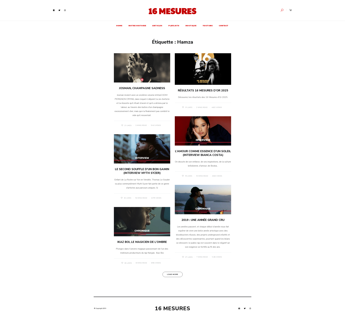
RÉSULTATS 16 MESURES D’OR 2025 (203, 90)
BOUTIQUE (191, 25)
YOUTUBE (208, 25)
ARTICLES (157, 25)
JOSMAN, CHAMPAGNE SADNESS (142, 88)
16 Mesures (172, 10)
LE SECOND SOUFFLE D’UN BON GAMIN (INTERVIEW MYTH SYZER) (142, 171)
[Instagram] (65, 10)
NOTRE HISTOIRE (137, 25)
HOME (119, 25)
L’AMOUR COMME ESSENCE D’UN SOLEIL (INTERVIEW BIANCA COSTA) (203, 153)
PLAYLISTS (173, 25)
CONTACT (223, 25)
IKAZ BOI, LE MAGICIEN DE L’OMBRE (142, 242)
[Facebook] (54, 10)
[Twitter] (59, 10)
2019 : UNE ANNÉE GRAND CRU (203, 220)
